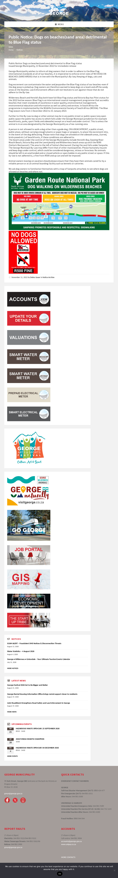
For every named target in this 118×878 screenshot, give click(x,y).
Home (11, 50)
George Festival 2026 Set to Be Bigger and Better (27, 685)
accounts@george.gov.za (71, 841)
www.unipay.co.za (68, 844)
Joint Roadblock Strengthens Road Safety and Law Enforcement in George (38, 703)
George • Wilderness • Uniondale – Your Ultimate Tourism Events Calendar (38, 659)
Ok (59, 874)
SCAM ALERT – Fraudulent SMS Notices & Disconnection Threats (34, 643)
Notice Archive (48, 277)
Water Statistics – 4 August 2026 (20, 651)
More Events (12, 756)
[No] (114, 870)
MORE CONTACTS (68, 857)
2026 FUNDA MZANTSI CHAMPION (30, 739)
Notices (20, 50)
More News (12, 712)
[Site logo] (59, 15)
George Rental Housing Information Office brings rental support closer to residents (42, 694)
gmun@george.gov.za (13, 794)
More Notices (12, 668)
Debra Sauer (35, 277)
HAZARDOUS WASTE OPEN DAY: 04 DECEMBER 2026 (37, 748)
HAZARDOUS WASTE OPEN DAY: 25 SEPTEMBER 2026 (37, 729)
